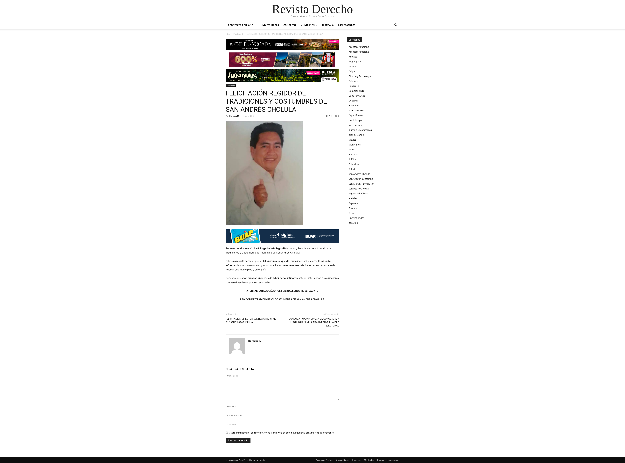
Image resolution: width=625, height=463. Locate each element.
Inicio (228, 34)
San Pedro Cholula (359, 188)
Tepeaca (353, 203)
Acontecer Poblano (240, 25)
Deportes (354, 100)
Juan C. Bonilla (356, 134)
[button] (395, 25)
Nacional (353, 154)
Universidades (270, 25)
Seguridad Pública (358, 193)
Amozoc (353, 56)
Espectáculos (346, 25)
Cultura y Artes (357, 95)
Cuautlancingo (356, 90)
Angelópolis (355, 61)
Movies (352, 139)
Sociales (353, 198)
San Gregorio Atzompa (361, 178)
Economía (354, 105)
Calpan (352, 71)
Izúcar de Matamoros (360, 129)
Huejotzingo (355, 120)
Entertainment (356, 110)
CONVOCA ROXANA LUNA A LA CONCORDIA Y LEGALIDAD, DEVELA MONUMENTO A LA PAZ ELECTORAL (314, 322)
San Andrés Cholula (359, 173)
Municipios (307, 25)
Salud (352, 169)
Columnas (354, 81)
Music (352, 149)
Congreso (289, 25)
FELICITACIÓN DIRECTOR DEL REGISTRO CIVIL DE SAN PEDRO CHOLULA (251, 320)
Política (352, 159)
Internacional (356, 125)
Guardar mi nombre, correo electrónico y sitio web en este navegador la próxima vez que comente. (281, 432)
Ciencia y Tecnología (360, 76)
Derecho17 (234, 116)
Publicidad (238, 34)
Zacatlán (353, 222)
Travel (352, 213)
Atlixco (352, 66)
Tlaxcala (328, 25)
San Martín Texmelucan (361, 183)
